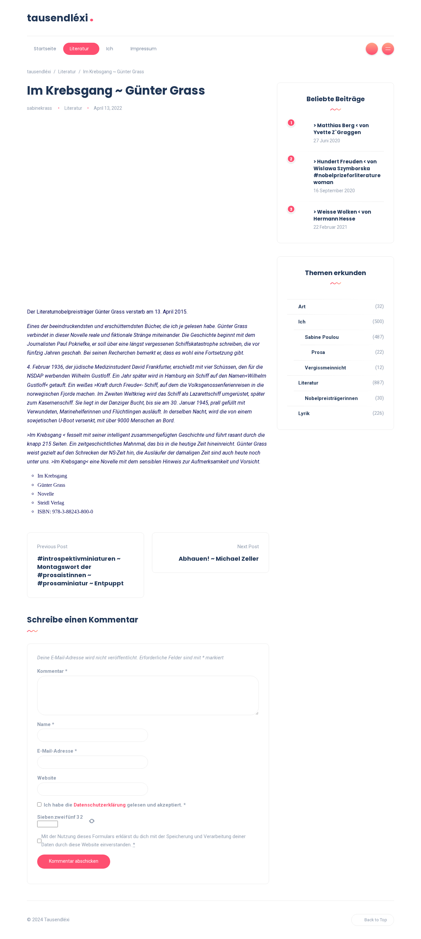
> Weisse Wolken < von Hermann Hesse (342, 215)
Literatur (79, 48)
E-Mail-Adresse (57, 751)
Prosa (318, 352)
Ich (109, 48)
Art (302, 307)
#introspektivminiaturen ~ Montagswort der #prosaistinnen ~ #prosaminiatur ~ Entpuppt (80, 571)
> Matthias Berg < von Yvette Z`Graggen (341, 129)
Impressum (144, 48)
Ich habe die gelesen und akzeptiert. (115, 805)
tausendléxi (60, 18)
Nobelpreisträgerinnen (331, 398)
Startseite (45, 48)
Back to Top (375, 919)
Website (46, 778)
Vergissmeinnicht (325, 368)
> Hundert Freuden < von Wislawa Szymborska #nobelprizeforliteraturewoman (347, 172)
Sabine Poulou (322, 337)
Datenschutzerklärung (100, 805)
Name (45, 724)
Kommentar (52, 671)
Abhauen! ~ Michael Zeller (219, 558)
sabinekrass (39, 108)
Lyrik (304, 413)
